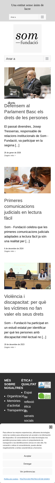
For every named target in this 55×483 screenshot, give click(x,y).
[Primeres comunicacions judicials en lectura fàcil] (27, 180)
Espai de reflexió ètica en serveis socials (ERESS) (29, 409)
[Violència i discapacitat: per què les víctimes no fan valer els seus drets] (27, 276)
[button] (50, 427)
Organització (12, 396)
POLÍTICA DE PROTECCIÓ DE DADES (35, 479)
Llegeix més (9, 155)
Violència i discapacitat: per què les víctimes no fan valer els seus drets (27, 269)
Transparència (12, 410)
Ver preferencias (27, 471)
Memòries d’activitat (12, 403)
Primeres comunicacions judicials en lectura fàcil (27, 175)
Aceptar (27, 456)
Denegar (27, 464)
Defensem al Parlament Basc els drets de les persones (27, 76)
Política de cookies (11, 479)
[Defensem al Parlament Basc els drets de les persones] (27, 83)
